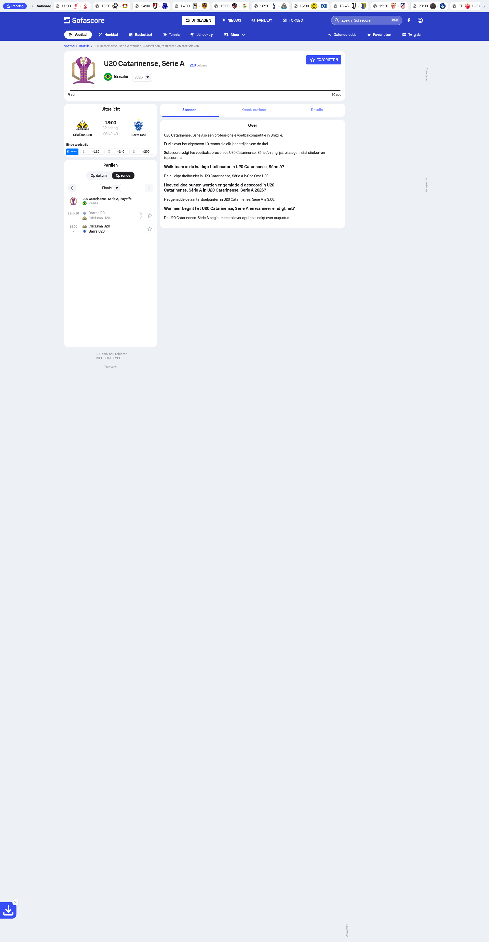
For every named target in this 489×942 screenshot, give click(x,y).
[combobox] (142, 77)
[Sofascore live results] (84, 20)
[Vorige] (33, 6)
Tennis (174, 35)
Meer (231, 34)
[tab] (189, 110)
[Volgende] (484, 6)
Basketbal (143, 35)
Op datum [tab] (99, 175)
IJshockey (204, 35)
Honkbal (111, 35)
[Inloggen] (420, 20)
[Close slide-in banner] (15, 902)
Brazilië (84, 46)
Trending (17, 6)
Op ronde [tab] (123, 175)
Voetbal (81, 35)
